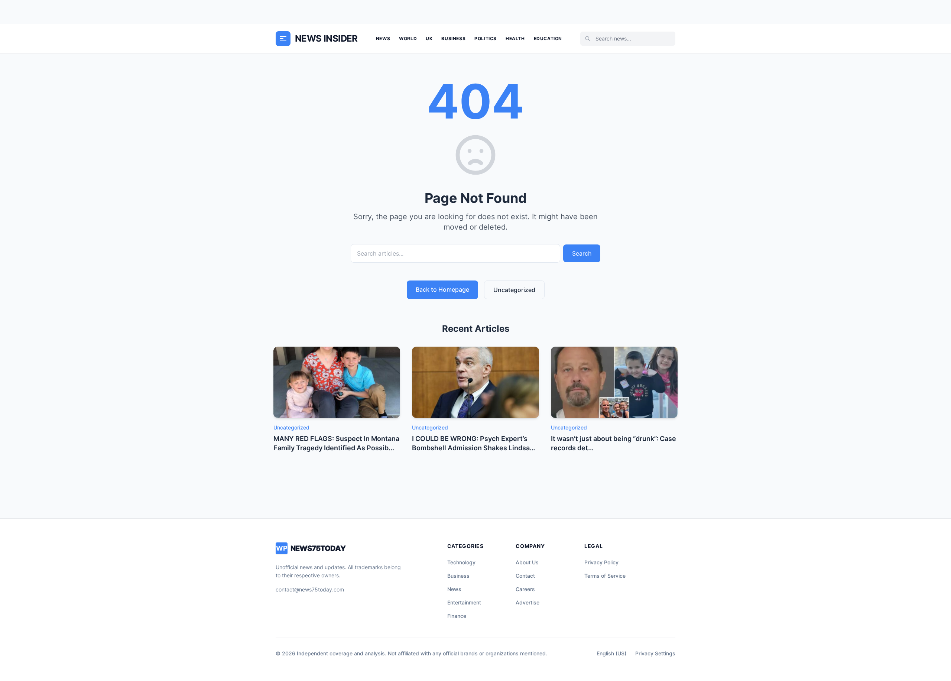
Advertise (527, 602)
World (408, 38)
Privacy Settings (655, 653)
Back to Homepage (442, 289)
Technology (461, 562)
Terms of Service (605, 576)
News (383, 38)
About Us (527, 562)
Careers (525, 589)
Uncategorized (514, 290)
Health (515, 38)
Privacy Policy (601, 562)
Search (581, 253)
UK (429, 38)
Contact (525, 576)
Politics (485, 38)
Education (548, 38)
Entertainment (464, 602)
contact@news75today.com (310, 589)
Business (453, 38)
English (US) (611, 653)
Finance (456, 616)
